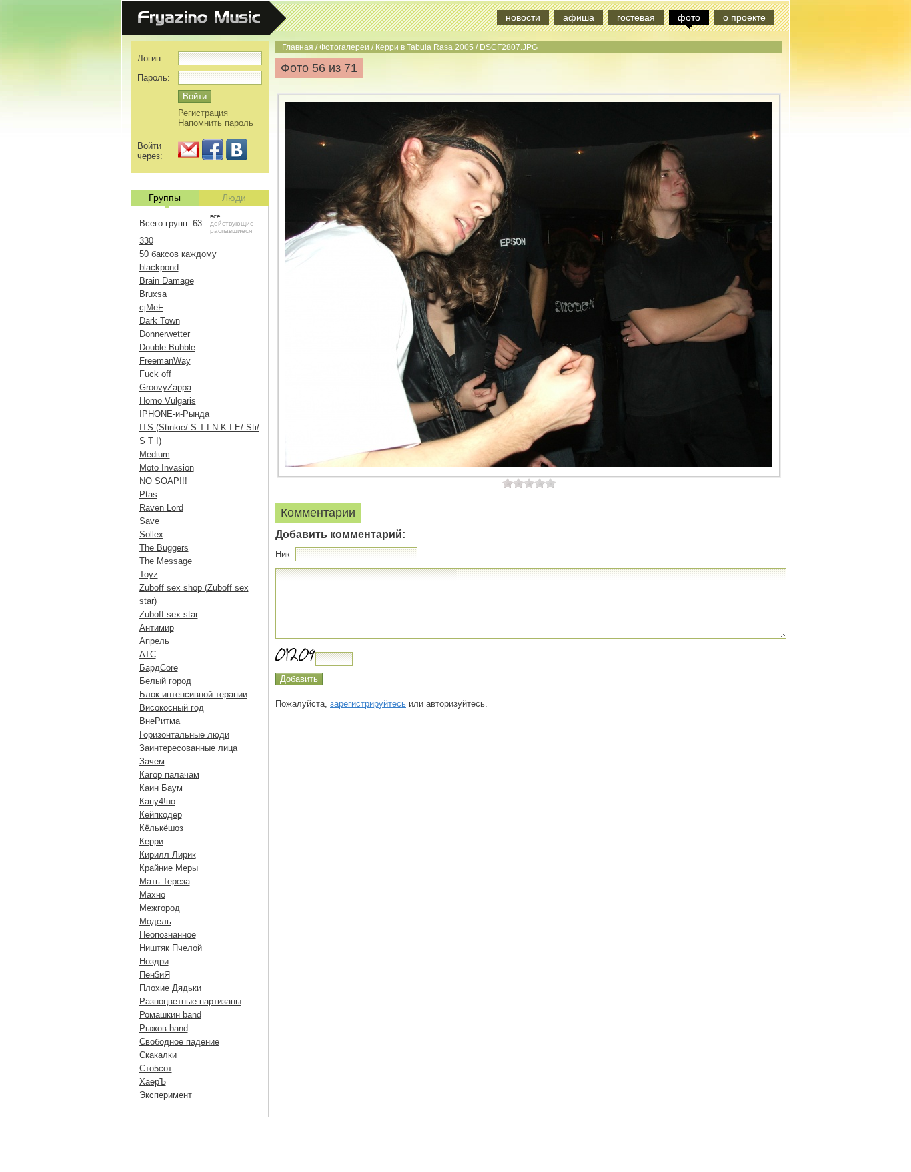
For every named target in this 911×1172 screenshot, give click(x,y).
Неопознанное (167, 935)
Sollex (151, 534)
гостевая (636, 17)
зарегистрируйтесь (368, 704)
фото (689, 17)
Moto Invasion (166, 468)
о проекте (744, 17)
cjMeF (151, 307)
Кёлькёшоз (161, 828)
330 (146, 241)
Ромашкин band (170, 1015)
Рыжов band (163, 1028)
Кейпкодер (160, 815)
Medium (154, 454)
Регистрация (203, 113)
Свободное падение (179, 1042)
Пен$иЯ (154, 975)
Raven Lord (161, 508)
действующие (232, 223)
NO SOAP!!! (163, 481)
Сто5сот (155, 1068)
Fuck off (155, 374)
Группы (165, 197)
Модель (155, 921)
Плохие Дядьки (170, 988)
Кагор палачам (169, 775)
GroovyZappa (165, 387)
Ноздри (154, 961)
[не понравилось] (513, 483)
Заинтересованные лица (188, 748)
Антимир (156, 628)
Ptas (148, 494)
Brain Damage (166, 281)
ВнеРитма (159, 721)
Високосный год (171, 708)
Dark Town (159, 321)
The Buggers (164, 548)
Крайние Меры (168, 868)
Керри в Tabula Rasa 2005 (424, 47)
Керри (151, 841)
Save (149, 521)
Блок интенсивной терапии (193, 694)
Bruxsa (153, 294)
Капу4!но (157, 801)
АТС (147, 654)
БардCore (158, 668)
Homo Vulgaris (167, 401)
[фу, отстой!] (507, 483)
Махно (152, 895)
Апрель (154, 641)
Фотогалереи (344, 47)
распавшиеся (231, 230)
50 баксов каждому (178, 254)
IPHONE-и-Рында (174, 414)
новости (523, 17)
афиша (578, 17)
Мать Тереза (164, 881)
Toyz (148, 574)
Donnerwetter (164, 334)
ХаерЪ (152, 1082)
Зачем (152, 761)
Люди (234, 197)
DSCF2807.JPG (509, 47)
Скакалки (158, 1055)
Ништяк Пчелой (170, 948)
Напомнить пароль (215, 123)
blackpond (159, 267)
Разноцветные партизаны (190, 1001)
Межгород (159, 908)
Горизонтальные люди (184, 734)
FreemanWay (165, 361)
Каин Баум (161, 788)
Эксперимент (165, 1095)
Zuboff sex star (168, 614)
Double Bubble (167, 347)
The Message (165, 561)
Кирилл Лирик (167, 855)
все (215, 216)
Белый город (165, 681)
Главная (297, 47)
